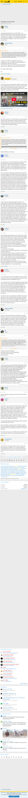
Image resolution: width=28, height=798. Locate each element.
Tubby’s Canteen (23, 473)
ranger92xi (16, 468)
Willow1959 (13, 469)
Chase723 (19, 467)
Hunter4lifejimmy (21, 470)
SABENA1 (5, 469)
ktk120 (2, 469)
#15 (26, 443)
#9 (26, 274)
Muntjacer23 (5, 467)
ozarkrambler (23, 468)
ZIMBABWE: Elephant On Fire (9, 693)
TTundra (2, 468)
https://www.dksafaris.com (8, 671)
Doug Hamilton (7, 474)
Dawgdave (5, 728)
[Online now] (3, 28)
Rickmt (3, 23)
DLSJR (11, 741)
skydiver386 (23, 472)
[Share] (25, 31)
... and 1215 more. (4, 476)
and (6, 73)
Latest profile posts (5, 714)
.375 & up (4, 701)
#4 (26, 116)
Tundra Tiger (15, 470)
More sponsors (24, 683)
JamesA (16, 469)
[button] (1, 1)
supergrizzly (5, 721)
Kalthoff (5, 475)
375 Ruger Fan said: (5, 137)
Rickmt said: (3, 50)
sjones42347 (3, 472)
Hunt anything (9, 470)
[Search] (26, 1)
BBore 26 (7, 472)
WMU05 (2, 475)
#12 (26, 362)
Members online (5, 464)
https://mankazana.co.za (8, 656)
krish (2, 466)
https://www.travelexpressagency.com (10, 653)
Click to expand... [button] (14, 148)
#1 (26, 31)
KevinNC (22, 467)
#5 (26, 135)
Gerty (4, 466)
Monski (2, 474)
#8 (26, 233)
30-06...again (6, 703)
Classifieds (5, 691)
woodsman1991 (11, 473)
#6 (26, 159)
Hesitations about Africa (8, 707)
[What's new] (24, 1)
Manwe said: (3, 338)
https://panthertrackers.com (8, 662)
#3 (26, 82)
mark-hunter (11, 466)
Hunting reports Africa (7, 695)
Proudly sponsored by (6, 649)
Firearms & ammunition (7, 705)
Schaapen (4, 715)
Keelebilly (20, 475)
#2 (26, 47)
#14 (26, 403)
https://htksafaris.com (7, 681)
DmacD (23, 475)
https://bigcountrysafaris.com (9, 665)
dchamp (7, 466)
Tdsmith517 (10, 475)
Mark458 (14, 467)
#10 (26, 313)
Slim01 (9, 469)
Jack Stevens (4, 473)
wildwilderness (3, 470)
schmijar (11, 468)
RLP (15, 473)
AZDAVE (10, 721)
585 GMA (17, 474)
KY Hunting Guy (21, 466)
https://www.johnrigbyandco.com (9, 668)
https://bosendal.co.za (7, 675)
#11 (26, 335)
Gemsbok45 (18, 472)
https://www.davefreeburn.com (9, 659)
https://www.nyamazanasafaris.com (10, 678)
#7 (26, 199)
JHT (1, 473)
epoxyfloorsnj (7, 468)
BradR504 (18, 473)
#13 (26, 392)
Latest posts (4, 687)
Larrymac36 (21, 469)
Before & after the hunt (7, 710)
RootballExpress (13, 472)
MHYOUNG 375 (6, 741)
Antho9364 (10, 467)
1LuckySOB (22, 474)
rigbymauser (15, 475)
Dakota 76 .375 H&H (7, 689)
